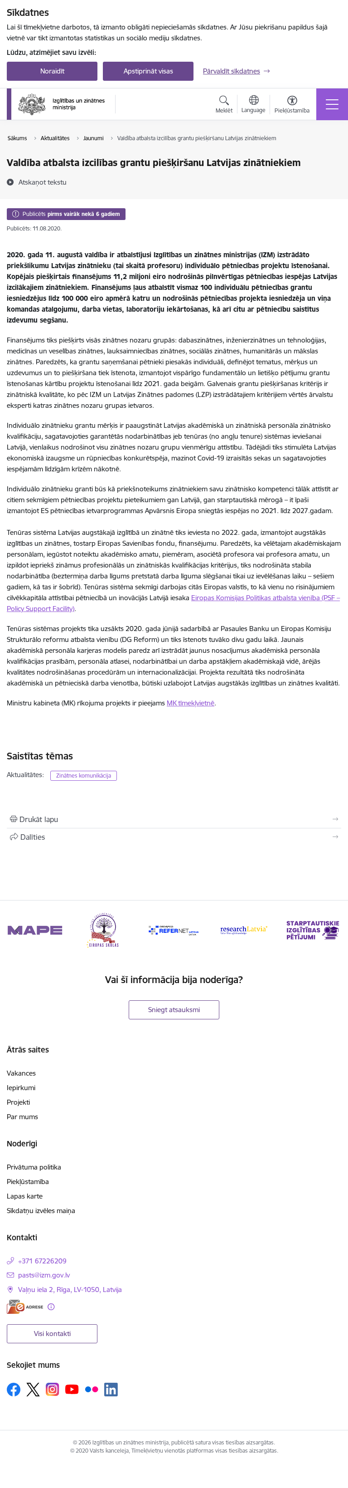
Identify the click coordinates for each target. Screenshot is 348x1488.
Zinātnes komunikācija (83, 775)
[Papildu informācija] (51, 1306)
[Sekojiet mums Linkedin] (111, 1389)
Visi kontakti (52, 1333)
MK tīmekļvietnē (190, 703)
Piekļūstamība (28, 1181)
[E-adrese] (25, 1306)
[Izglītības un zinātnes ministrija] (61, 104)
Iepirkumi (21, 1087)
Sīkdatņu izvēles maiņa (41, 1210)
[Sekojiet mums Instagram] (52, 1389)
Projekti (18, 1102)
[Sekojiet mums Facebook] (13, 1389)
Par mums (22, 1116)
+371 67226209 (42, 1261)
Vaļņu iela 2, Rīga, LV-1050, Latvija (70, 1289)
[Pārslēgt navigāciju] (332, 104)
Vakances (21, 1073)
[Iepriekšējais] (17, 930)
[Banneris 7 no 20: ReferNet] (174, 929)
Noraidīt (52, 71)
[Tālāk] (330, 930)
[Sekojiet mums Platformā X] (33, 1389)
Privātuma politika (34, 1167)
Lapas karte (25, 1196)
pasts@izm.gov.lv (44, 1275)
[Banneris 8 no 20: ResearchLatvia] (244, 929)
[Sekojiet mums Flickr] (91, 1389)
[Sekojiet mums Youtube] (72, 1389)
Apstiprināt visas (148, 71)
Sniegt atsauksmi (174, 1009)
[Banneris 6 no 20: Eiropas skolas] (105, 929)
